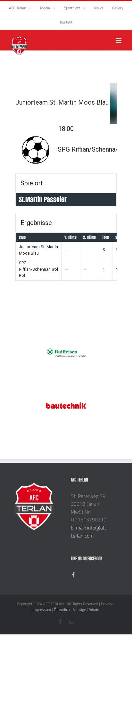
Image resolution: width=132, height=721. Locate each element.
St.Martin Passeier (43, 199)
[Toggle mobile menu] (119, 40)
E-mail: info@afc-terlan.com (90, 531)
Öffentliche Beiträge (70, 609)
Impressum (42, 609)
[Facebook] (73, 574)
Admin (94, 609)
